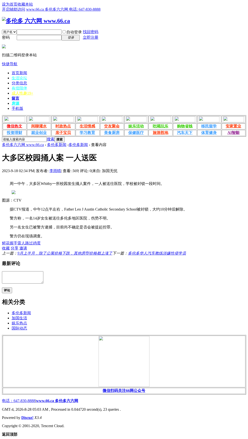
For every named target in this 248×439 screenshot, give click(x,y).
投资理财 (14, 133)
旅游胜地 (160, 133)
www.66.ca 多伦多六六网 (57, 401)
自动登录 (74, 32)
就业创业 (39, 133)
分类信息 (19, 83)
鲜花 (6, 243)
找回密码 (90, 32)
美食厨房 (112, 133)
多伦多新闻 (56, 145)
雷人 (21, 243)
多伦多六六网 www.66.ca (23, 145)
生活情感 (87, 126)
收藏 (6, 248)
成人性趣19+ (22, 93)
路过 (29, 243)
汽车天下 (185, 133)
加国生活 (19, 318)
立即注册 (90, 37)
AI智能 (233, 133)
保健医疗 (136, 133)
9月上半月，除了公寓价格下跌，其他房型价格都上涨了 (64, 253)
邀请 (23, 248)
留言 (15, 98)
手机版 (17, 108)
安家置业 (233, 126)
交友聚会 (112, 126)
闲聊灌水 (39, 126)
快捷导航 (9, 64)
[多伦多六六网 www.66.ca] (36, 21)
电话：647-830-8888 (18, 401)
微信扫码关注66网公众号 (124, 390)
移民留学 (209, 126)
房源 (15, 103)
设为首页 (9, 4)
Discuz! (27, 418)
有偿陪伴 (19, 88)
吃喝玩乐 (160, 126)
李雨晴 (55, 171)
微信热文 (14, 126)
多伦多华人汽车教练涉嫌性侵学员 (157, 253)
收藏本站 (25, 4)
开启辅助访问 (13, 9)
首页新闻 (19, 73)
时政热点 (63, 126)
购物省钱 (185, 126)
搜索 (50, 139)
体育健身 (209, 133)
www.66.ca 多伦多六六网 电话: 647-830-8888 (63, 9)
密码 (6, 37)
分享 (14, 248)
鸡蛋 (37, 243)
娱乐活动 (136, 126)
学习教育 (87, 133)
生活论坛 (19, 78)
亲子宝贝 (63, 133)
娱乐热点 (19, 323)
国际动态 (19, 328)
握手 (13, 243)
